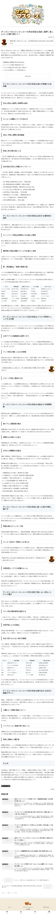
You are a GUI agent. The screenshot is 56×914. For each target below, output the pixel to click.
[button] (51, 473)
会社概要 (28, 909)
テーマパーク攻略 (6, 785)
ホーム (9, 907)
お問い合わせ (46, 907)
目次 (26, 76)
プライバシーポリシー (28, 907)
